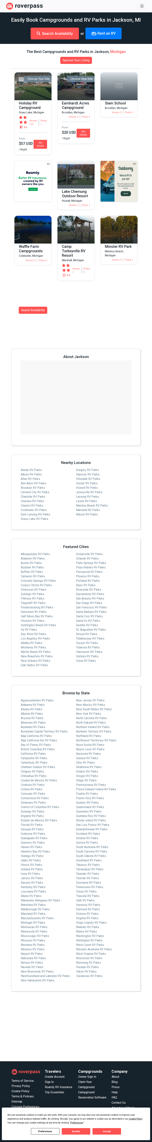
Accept (107, 1131)
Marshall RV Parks (88, 510)
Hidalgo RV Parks (32, 856)
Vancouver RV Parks (89, 652)
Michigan (118, 51)
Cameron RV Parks (33, 576)
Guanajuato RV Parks (34, 838)
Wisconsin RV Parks (89, 958)
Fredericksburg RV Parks (37, 607)
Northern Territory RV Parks (93, 731)
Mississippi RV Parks (35, 936)
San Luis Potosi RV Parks (92, 825)
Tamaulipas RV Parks (89, 869)
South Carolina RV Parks (91, 851)
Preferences (45, 1131)
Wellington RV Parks (89, 940)
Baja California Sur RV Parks (39, 740)
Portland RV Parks (88, 580)
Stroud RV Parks (86, 634)
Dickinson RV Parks (33, 589)
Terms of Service (22, 1081)
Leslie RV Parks (86, 501)
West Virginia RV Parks (91, 953)
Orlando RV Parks (87, 558)
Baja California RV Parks (36, 736)
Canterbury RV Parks (34, 762)
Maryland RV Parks (33, 913)
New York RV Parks (88, 713)
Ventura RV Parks (87, 656)
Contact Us (119, 1102)
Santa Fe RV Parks (88, 620)
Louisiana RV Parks (33, 891)
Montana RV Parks (33, 945)
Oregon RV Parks (87, 776)
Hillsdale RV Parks (88, 479)
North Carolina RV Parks (91, 718)
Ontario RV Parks (87, 771)
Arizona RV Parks (32, 718)
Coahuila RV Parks (32, 785)
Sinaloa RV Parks (87, 838)
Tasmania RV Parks (88, 882)
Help (115, 1092)
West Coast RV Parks (90, 945)
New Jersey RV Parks (90, 700)
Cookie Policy (20, 1091)
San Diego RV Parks (89, 603)
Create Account (55, 1076)
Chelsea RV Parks (32, 501)
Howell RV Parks (87, 488)
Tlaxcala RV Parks (87, 896)
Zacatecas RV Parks (89, 976)
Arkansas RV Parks (33, 722)
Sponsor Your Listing (76, 60)
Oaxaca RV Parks (87, 758)
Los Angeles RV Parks (35, 638)
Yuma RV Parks (86, 660)
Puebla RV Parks (87, 793)
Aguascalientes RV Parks (37, 700)
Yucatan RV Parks (87, 967)
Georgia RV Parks (32, 829)
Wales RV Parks (86, 931)
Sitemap (16, 1101)
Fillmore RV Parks (32, 598)
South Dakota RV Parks (91, 856)
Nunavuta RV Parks (88, 753)
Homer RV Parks (87, 483)
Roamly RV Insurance (58, 1087)
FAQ (114, 1097)
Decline (76, 1131)
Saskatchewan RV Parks (92, 829)
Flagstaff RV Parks (33, 603)
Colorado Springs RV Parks (38, 580)
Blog (115, 1082)
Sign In (49, 1082)
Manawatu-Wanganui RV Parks (40, 900)
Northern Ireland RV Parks (93, 727)
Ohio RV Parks (85, 762)
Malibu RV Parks (31, 643)
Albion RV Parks (31, 474)
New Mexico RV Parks (90, 705)
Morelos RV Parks (32, 949)
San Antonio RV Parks (90, 598)
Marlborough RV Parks (35, 909)
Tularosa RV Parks (88, 647)
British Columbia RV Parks (38, 749)
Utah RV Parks (85, 900)
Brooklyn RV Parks (33, 488)
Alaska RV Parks (31, 709)
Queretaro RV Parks (89, 811)
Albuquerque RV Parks (35, 554)
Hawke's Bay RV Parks (35, 851)
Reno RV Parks (85, 585)
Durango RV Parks (32, 594)
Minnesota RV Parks (34, 931)
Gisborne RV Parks (33, 833)
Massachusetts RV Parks (37, 918)
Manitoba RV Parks (33, 905)
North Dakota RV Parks (91, 722)
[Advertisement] (76, 1026)
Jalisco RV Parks (32, 878)
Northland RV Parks (88, 736)
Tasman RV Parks (87, 878)
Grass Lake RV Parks (34, 519)
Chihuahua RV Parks (34, 776)
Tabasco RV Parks (88, 865)
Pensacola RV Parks (89, 572)
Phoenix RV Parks (87, 576)
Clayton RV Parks (32, 505)
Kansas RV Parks (32, 882)
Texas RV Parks (86, 891)
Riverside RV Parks (88, 589)
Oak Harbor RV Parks (34, 665)
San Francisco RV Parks (91, 607)
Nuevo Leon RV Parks (90, 749)
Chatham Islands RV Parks (38, 767)
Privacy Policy (20, 1086)
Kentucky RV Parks (33, 887)
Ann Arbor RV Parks (33, 483)
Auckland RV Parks (33, 727)
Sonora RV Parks (87, 842)
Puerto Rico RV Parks (90, 798)
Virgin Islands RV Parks (91, 922)
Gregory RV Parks (87, 470)
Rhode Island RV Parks (91, 820)
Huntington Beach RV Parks (38, 625)
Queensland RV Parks (90, 807)
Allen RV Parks (30, 479)
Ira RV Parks (29, 629)
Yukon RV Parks (86, 971)
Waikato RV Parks (87, 927)
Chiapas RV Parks (32, 771)
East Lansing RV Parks (35, 514)
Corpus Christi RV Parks (36, 585)
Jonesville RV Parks (89, 492)
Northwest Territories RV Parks (96, 740)
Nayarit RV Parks (32, 953)
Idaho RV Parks (31, 860)
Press (116, 1087)
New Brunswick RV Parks (37, 971)
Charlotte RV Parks (33, 496)
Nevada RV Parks (32, 967)
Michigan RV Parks (33, 922)
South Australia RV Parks (92, 847)
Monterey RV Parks (33, 647)
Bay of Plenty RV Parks (36, 745)
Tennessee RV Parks (89, 887)
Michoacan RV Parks (34, 927)
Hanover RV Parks (88, 474)
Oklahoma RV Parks (89, 767)
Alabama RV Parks (33, 705)
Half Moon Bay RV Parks (37, 616)
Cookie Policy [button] (135, 1119)
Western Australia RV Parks (94, 949)
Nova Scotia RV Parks (90, 745)
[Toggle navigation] (142, 6)
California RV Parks (33, 753)
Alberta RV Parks (32, 713)
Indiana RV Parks (32, 869)
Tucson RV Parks (87, 643)
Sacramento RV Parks (90, 594)
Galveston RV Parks (34, 612)
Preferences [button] (76, 1122)
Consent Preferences (25, 1106)
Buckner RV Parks (32, 567)
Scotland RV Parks (88, 833)
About (115, 1076)
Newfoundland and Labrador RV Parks (45, 976)
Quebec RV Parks (87, 802)
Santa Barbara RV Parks (91, 612)
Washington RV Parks (90, 936)
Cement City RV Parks (35, 492)
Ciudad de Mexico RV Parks (39, 780)
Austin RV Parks (31, 563)
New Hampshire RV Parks (37, 980)
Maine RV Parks (31, 896)
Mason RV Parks (87, 514)
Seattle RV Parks (87, 625)
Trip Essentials (54, 1092)
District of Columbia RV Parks (40, 807)
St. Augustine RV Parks (91, 629)
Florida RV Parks (31, 825)
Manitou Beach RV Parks (92, 505)
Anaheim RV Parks (33, 558)
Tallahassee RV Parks (90, 638)
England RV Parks (32, 816)
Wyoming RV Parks (88, 962)
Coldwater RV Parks (34, 510)
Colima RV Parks (31, 789)
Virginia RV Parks (87, 918)
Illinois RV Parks (31, 865)
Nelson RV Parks (32, 962)
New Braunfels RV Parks (37, 656)
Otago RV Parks (86, 780)
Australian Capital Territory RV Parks (44, 731)
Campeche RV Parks (34, 758)
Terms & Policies (22, 1096)
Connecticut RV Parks (35, 798)
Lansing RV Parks (87, 496)
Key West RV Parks (33, 634)
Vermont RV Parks (88, 909)
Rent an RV (106, 33)
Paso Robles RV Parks (91, 567)
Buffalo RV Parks (32, 572)
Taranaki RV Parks (87, 873)
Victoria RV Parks (87, 913)
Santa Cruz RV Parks (89, 616)
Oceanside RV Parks (89, 554)
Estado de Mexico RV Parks (39, 820)
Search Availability (57, 33)
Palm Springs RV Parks (91, 563)
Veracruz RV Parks (88, 905)
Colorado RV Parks (33, 793)
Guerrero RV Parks (33, 842)
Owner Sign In (87, 1076)
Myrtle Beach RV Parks (36, 652)
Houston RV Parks (32, 620)
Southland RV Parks (89, 860)
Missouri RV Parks (33, 940)
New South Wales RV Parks (94, 709)
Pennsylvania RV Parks (91, 785)
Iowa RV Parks (30, 873)
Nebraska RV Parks (33, 958)
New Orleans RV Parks (35, 660)
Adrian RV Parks (31, 470)
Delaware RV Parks (33, 802)
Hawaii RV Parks (31, 847)
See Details (40, 144)
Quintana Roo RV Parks (91, 816)
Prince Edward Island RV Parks (96, 789)
